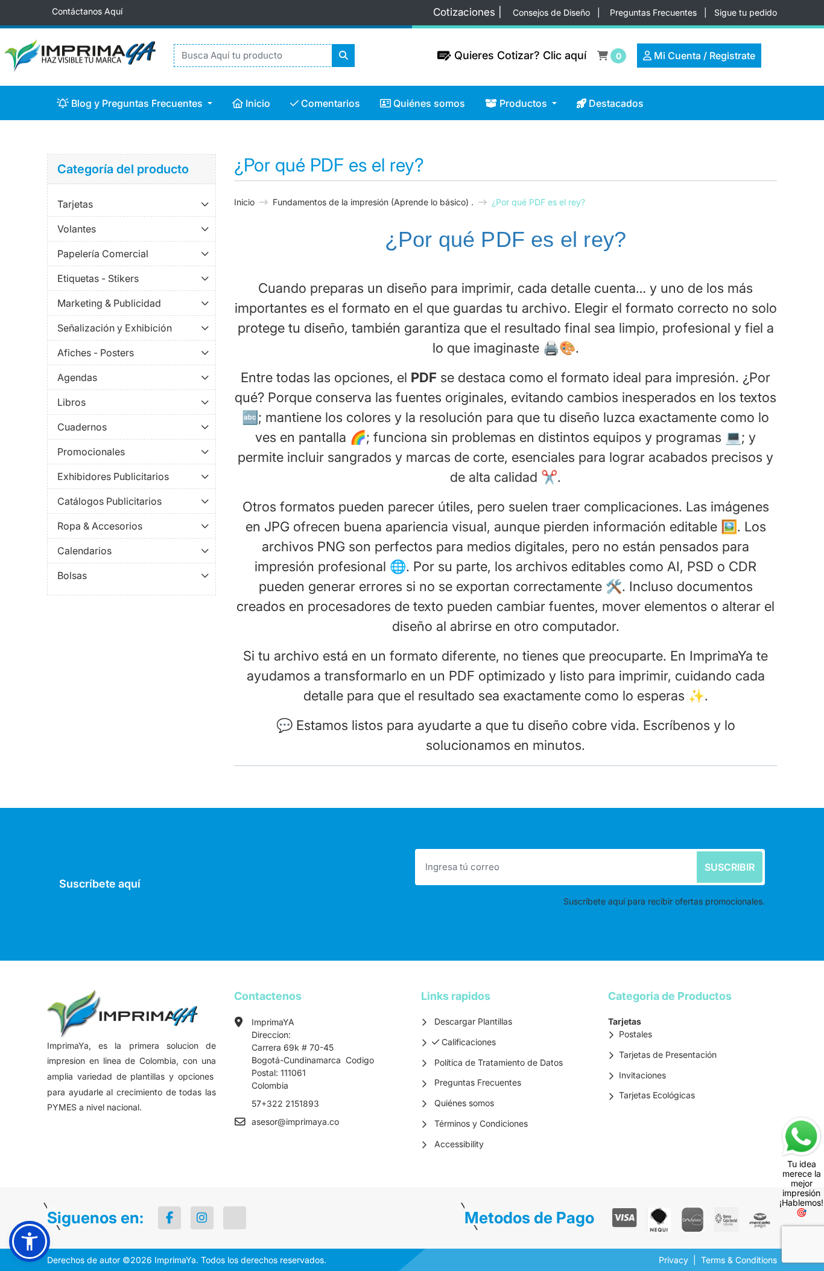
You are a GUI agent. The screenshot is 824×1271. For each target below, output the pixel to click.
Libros (71, 402)
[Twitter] (234, 1217)
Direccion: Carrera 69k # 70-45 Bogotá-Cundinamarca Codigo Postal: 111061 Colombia (313, 1059)
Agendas (77, 377)
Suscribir (730, 867)
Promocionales (91, 452)
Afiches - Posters (95, 353)
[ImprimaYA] (74, 55)
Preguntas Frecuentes (654, 12)
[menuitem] (135, 103)
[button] (29, 1241)
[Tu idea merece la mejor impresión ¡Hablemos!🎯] (801, 1135)
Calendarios (84, 551)
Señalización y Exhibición (114, 328)
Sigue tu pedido (745, 12)
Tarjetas (75, 204)
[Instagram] (202, 1217)
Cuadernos (82, 427)
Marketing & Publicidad (109, 303)
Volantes (76, 229)
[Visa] (624, 1218)
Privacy (673, 1260)
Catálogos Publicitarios (109, 501)
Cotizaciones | (470, 12)
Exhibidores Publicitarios (113, 476)
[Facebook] (169, 1217)
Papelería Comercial (102, 254)
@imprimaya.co (308, 1121)
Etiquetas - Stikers (98, 278)
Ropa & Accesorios (99, 526)
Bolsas (72, 575)
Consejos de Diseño (552, 12)
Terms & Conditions (739, 1260)
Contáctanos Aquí (87, 11)
